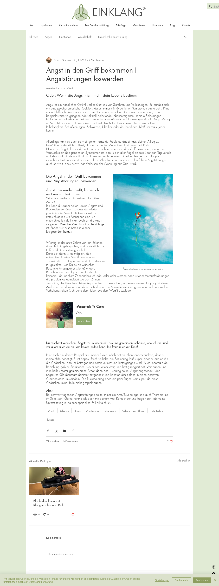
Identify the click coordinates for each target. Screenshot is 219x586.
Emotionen (65, 37)
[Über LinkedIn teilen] (64, 430)
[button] (185, 36)
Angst (51, 410)
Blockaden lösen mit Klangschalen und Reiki (49, 503)
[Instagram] (214, 567)
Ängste (48, 37)
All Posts (33, 37)
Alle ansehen (183, 460)
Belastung (64, 410)
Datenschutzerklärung (41, 581)
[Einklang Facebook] (214, 574)
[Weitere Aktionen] (171, 60)
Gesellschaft (84, 37)
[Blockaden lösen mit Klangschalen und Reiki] (54, 481)
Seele (78, 410)
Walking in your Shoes (132, 410)
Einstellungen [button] (162, 580)
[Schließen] (215, 580)
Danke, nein (181, 580)
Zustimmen (202, 580)
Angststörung (92, 410)
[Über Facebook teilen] (47, 430)
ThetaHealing (156, 410)
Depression (110, 410)
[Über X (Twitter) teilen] (56, 430)
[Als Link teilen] (73, 430)
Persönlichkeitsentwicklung (112, 37)
